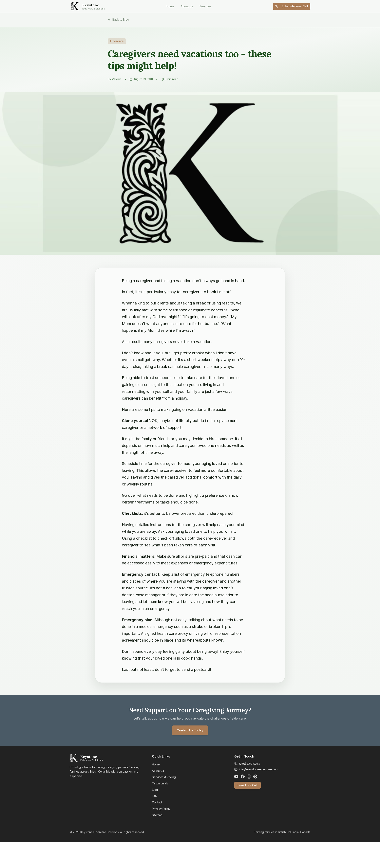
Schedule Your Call (295, 6)
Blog (155, 789)
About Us (187, 6)
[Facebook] (243, 776)
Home (170, 6)
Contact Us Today (190, 730)
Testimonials (160, 783)
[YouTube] (236, 776)
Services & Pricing (164, 777)
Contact (157, 802)
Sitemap (157, 815)
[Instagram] (249, 776)
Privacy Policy (161, 808)
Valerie (117, 79)
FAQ (154, 796)
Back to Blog (120, 19)
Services (205, 6)
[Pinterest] (255, 776)
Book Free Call (247, 785)
